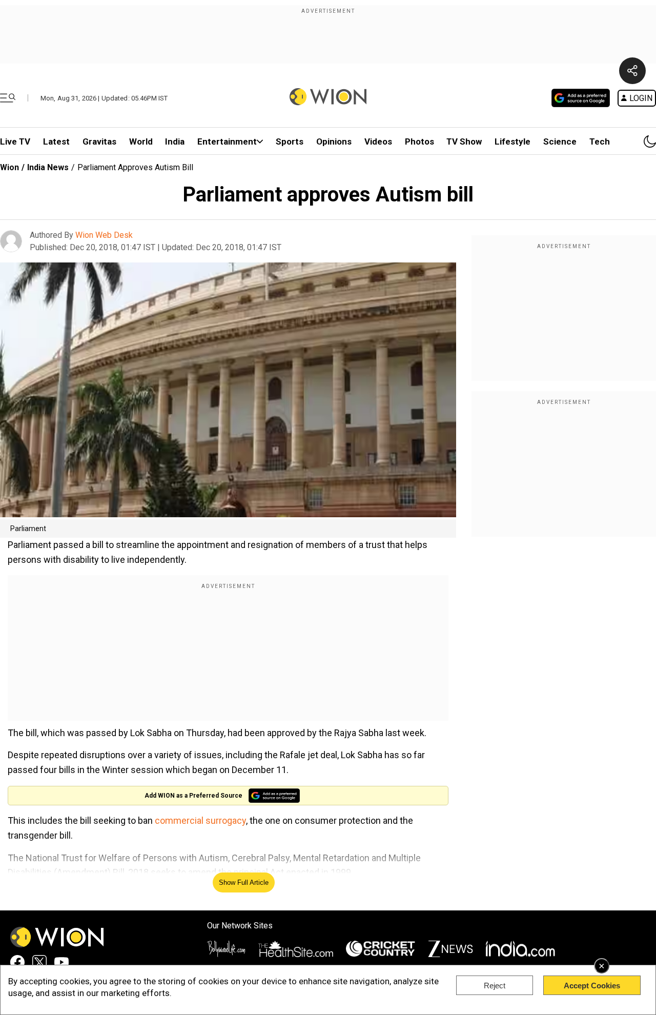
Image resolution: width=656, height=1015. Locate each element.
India (174, 141)
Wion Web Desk (104, 235)
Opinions (334, 141)
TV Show (464, 141)
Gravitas (99, 141)
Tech (599, 141)
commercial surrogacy (200, 820)
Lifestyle (512, 141)
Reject (494, 985)
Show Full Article (244, 882)
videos (378, 141)
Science (560, 141)
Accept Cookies (592, 985)
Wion (9, 167)
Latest (56, 141)
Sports (289, 141)
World (141, 141)
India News (48, 167)
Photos (419, 141)
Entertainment (227, 141)
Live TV (15, 141)
